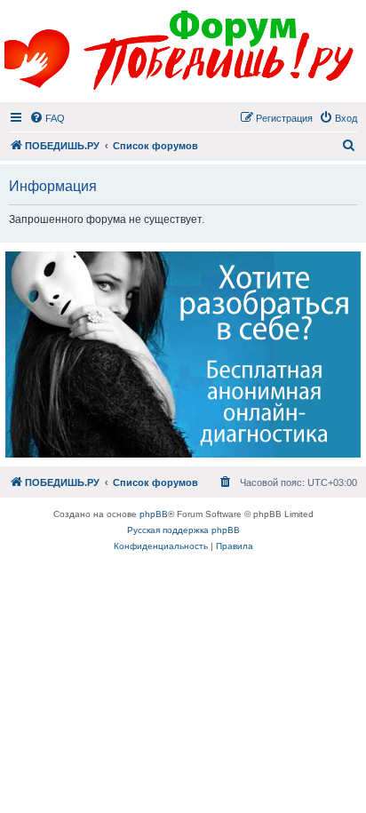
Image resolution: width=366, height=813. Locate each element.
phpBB (153, 514)
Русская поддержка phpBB (183, 530)
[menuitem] (47, 118)
